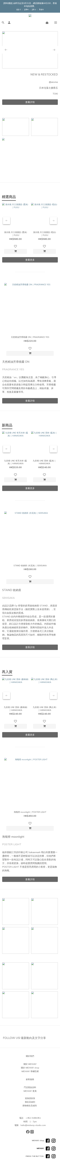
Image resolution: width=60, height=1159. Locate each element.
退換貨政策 (30, 1098)
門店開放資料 (30, 1087)
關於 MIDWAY (30, 1064)
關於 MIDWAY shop (30, 1067)
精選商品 (9, 197)
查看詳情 (30, 102)
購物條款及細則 (30, 1105)
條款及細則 (30, 1102)
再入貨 (7, 671)
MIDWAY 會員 (30, 1091)
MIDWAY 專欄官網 (30, 1071)
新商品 (7, 425)
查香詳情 (30, 647)
